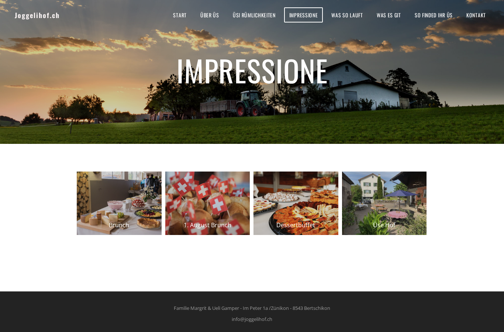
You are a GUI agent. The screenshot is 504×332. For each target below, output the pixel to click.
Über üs (209, 15)
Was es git (389, 15)
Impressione (303, 15)
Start (180, 15)
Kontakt (476, 15)
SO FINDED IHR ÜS (434, 15)
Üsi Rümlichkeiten (254, 15)
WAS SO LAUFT (347, 15)
